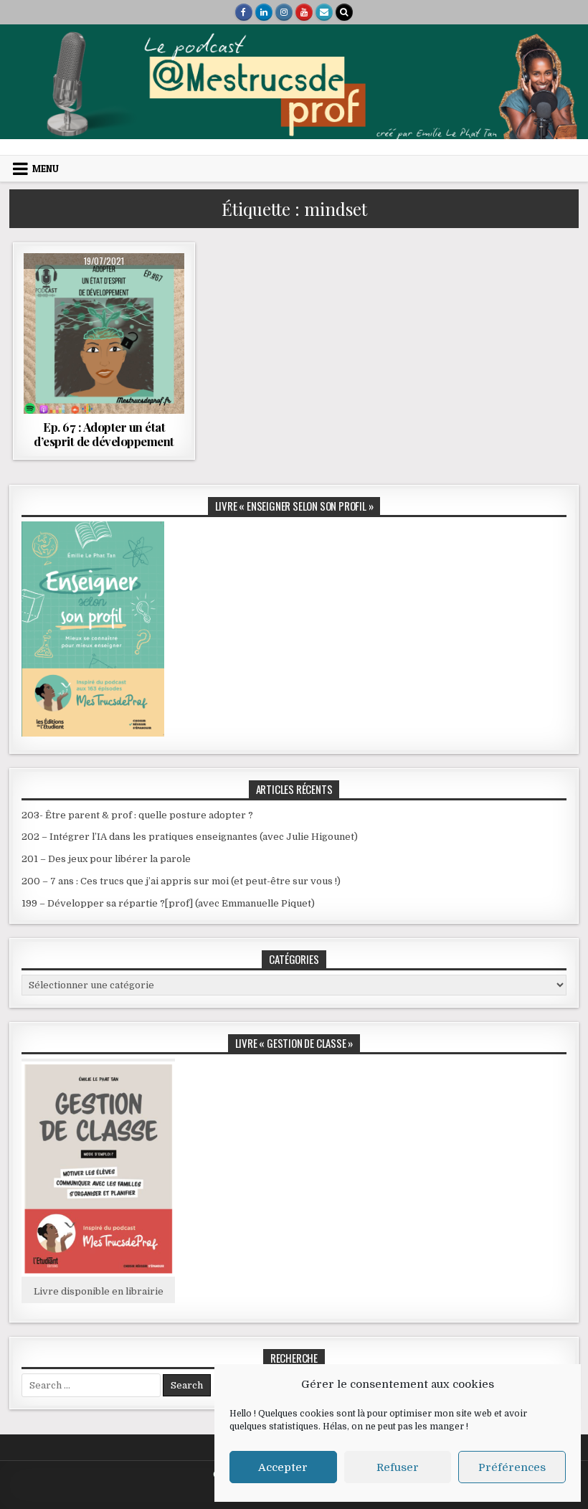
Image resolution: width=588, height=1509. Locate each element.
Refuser (397, 1467)
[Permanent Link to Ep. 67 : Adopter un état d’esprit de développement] (104, 333)
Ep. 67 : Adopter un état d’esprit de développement (104, 434)
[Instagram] (284, 12)
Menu (45, 168)
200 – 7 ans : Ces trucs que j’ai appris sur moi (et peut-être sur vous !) (181, 881)
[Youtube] (304, 12)
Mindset (148, 288)
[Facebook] (243, 12)
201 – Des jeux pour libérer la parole (106, 858)
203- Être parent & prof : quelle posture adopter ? (137, 815)
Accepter (283, 1467)
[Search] (344, 12)
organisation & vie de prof (104, 303)
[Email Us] (324, 12)
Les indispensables (79, 288)
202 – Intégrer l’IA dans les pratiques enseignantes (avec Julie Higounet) (190, 836)
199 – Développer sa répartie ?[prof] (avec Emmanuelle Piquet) (168, 903)
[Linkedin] (263, 12)
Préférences (512, 1467)
